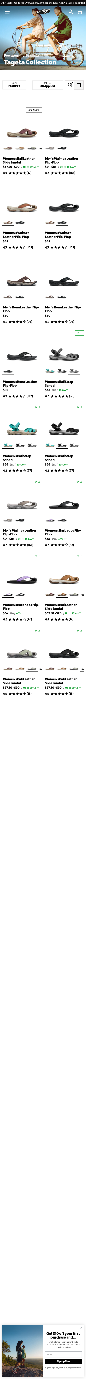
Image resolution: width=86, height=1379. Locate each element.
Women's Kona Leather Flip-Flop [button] (20, 383)
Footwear (13, 55)
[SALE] (64, 350)
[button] (7, 11)
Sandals (33, 55)
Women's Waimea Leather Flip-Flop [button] (16, 235)
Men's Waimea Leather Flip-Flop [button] (61, 160)
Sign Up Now (63, 1361)
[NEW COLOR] (22, 127)
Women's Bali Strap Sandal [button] (59, 383)
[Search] (70, 11)
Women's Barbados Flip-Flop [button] (63, 532)
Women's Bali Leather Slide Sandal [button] (19, 160)
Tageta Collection (30, 63)
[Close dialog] (81, 1328)
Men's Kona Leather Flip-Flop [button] (21, 309)
